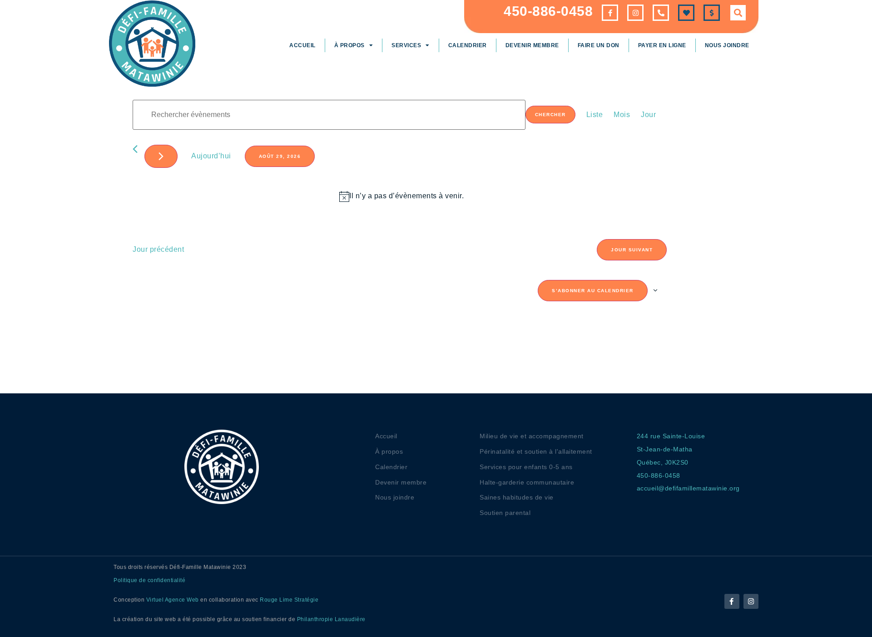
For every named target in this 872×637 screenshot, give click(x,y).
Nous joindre (727, 45)
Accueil (302, 45)
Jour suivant (632, 249)
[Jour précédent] (135, 149)
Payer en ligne (662, 45)
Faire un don (598, 45)
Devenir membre (532, 45)
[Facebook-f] (731, 601)
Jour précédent (158, 249)
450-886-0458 (548, 11)
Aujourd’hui (211, 156)
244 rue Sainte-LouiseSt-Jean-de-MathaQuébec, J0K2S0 (671, 449)
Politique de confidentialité (149, 580)
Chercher (550, 114)
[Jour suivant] (161, 156)
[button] (738, 13)
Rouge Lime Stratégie (289, 600)
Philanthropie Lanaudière (331, 619)
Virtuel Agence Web (172, 600)
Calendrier (467, 45)
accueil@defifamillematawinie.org (688, 488)
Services (406, 45)
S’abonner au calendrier (593, 290)
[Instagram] (750, 601)
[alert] (401, 196)
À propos (349, 45)
